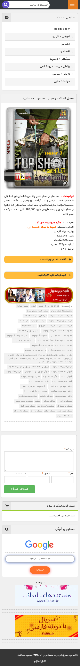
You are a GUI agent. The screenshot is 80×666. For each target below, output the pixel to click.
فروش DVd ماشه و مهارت (61, 371)
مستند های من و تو (64, 415)
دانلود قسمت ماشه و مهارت (60, 335)
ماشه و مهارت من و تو (63, 396)
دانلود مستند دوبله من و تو (23, 340)
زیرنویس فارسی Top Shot (19, 366)
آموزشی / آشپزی (61, 36)
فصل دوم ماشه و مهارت (30, 376)
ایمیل (46, 474)
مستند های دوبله (21, 411)
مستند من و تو (36, 411)
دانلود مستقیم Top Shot (61, 340)
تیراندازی (42, 315)
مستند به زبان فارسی (45, 406)
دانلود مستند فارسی (63, 345)
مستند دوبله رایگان (27, 406)
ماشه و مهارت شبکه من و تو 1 (35, 391)
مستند (37, 401)
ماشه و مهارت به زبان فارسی (60, 391)
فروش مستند (66, 376)
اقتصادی (65, 51)
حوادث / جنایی (62, 81)
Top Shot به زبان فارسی (48, 306)
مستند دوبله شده (64, 411)
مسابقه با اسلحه (46, 396)
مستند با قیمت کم (64, 406)
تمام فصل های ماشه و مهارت (60, 315)
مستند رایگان (49, 411)
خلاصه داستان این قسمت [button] (53, 259)
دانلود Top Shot (29, 325)
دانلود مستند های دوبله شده (60, 350)
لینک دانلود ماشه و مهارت (39, 381)
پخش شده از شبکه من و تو (61, 311)
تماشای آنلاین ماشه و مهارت (37, 311)
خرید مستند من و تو (47, 325)
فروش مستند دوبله (50, 376)
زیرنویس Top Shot (40, 366)
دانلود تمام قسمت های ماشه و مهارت (57, 330)
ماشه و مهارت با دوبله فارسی (60, 386)
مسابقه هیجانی (49, 401)
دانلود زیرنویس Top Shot (28, 330)
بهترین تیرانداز (22, 306)
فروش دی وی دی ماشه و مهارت (36, 371)
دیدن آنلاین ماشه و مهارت (61, 366)
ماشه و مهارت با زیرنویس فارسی (33, 386)
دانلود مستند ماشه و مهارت (42, 345)
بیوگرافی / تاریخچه (60, 59)
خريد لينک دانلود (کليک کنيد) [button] (51, 275)
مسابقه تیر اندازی (65, 401)
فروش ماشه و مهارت (13, 371)
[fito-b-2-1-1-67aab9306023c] (38, 295)
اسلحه (33, 306)
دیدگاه (68, 449)
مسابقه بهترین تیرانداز (28, 396)
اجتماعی (65, 44)
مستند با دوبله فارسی (24, 401)
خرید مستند (23, 320)
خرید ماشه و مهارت (38, 320)
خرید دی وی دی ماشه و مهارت (60, 320)
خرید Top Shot (30, 315)
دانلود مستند (42, 340)
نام (70, 474)
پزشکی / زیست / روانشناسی (55, 66)
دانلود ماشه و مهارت (39, 335)
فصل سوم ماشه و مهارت (62, 381)
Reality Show (62, 29)
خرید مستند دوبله (64, 325)
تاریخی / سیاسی (61, 74)
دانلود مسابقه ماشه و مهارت (17, 335)
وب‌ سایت (21, 474)
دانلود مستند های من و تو (35, 350)
